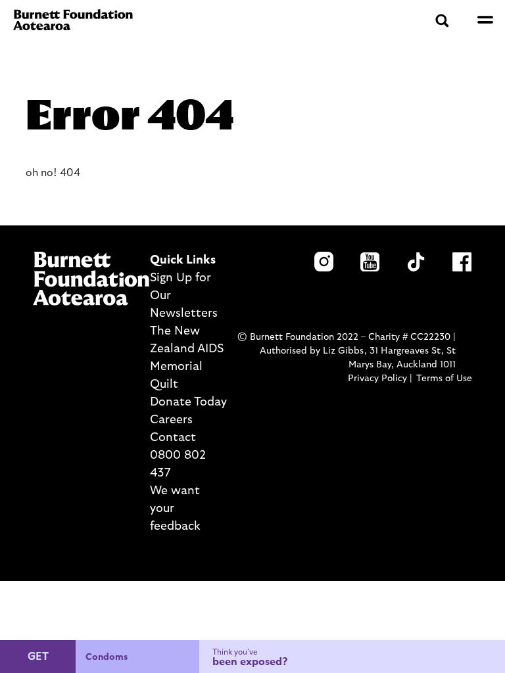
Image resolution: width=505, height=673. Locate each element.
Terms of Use (444, 378)
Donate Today (188, 402)
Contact (173, 438)
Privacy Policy (377, 378)
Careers (171, 420)
